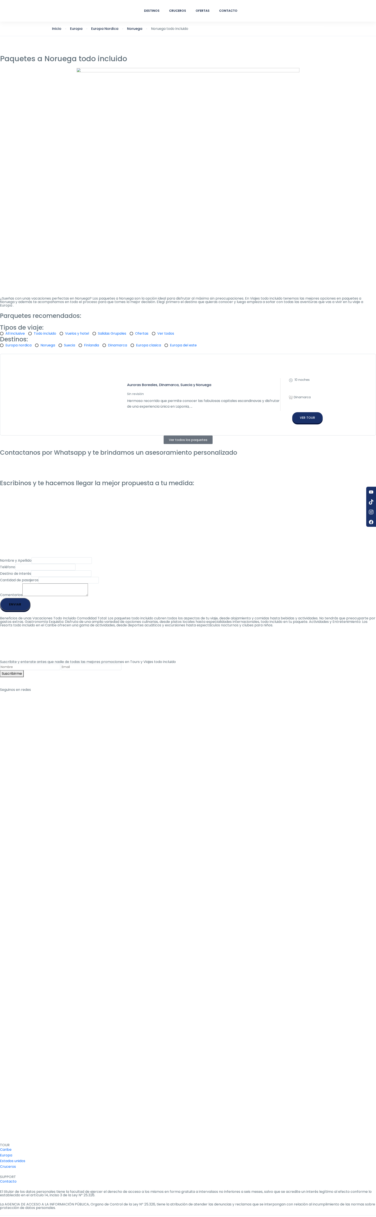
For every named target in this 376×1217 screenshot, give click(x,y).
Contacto (228, 10)
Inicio (56, 28)
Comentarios (11, 594)
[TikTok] (371, 502)
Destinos (151, 10)
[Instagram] (371, 512)
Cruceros (177, 10)
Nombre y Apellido (16, 560)
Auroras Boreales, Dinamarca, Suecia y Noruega (169, 384)
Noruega (134, 28)
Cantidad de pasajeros (19, 580)
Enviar (15, 604)
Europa (76, 28)
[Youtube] (371, 492)
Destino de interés (15, 573)
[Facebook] (371, 522)
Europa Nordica (104, 28)
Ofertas (203, 10)
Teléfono (7, 567)
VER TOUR (307, 417)
